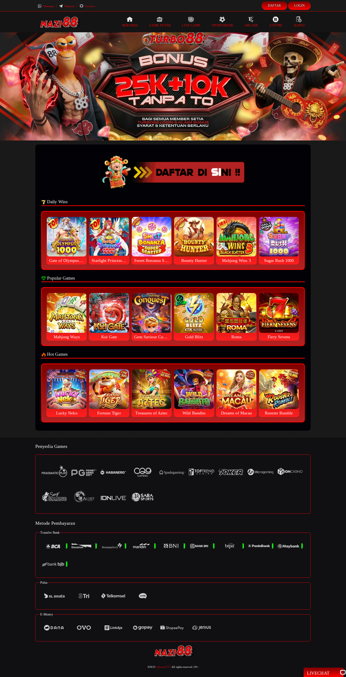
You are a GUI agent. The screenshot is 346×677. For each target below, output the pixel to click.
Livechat (89, 6)
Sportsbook (222, 25)
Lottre (276, 25)
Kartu (299, 25)
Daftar (274, 5)
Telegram (69, 6)
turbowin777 (163, 666)
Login (299, 5)
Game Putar (160, 25)
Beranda (130, 25)
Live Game (191, 25)
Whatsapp (48, 6)
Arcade (251, 25)
